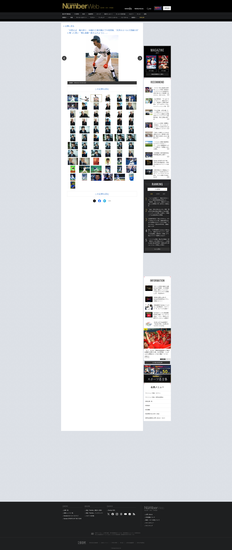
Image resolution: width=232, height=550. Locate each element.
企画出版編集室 (130, 542)
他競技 (133, 17)
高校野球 (90, 14)
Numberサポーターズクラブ (71, 516)
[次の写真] (140, 58)
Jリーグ (99, 14)
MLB (83, 14)
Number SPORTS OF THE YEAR (72, 518)
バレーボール (124, 17)
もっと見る (157, 249)
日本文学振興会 (140, 542)
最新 (151, 194)
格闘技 (64, 17)
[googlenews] (129, 514)
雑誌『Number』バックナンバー (94, 513)
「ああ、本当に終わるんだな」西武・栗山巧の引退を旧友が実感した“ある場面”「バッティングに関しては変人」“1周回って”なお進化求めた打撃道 (158, 212)
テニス (138, 14)
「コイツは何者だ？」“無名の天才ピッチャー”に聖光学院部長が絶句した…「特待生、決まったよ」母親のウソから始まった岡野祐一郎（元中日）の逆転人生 (158, 201)
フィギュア (101, 17)
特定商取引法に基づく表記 (152, 413)
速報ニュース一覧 (68, 513)
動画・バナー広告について (153, 520)
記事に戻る (68, 26)
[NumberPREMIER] (158, 8)
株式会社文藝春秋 (93, 542)
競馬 (145, 14)
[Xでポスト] (94, 201)
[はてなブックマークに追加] (104, 201)
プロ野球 (76, 14)
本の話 (121, 542)
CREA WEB (114, 542)
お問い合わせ (149, 514)
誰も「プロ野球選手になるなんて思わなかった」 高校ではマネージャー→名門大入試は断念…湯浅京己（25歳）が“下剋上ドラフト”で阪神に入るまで (158, 232)
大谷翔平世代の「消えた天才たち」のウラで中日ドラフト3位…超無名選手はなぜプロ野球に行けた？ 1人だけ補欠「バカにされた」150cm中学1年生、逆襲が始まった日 (158, 222)
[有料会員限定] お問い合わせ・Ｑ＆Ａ (155, 418)
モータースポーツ (81, 17)
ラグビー (92, 17)
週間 (164, 194)
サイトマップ (149, 525)
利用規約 (147, 405)
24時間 (158, 194)
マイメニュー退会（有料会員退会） (154, 397)
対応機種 (147, 409)
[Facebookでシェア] (99, 201)
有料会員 (167, 8)
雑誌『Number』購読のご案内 (94, 510)
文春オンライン (105, 542)
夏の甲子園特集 (66, 14)
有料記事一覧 (148, 401)
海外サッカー (107, 14)
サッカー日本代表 (120, 14)
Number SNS (111, 510)
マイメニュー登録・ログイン (153, 393)
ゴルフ (130, 14)
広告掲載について (150, 517)
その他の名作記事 (157, 362)
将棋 (71, 17)
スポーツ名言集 (90, 516)
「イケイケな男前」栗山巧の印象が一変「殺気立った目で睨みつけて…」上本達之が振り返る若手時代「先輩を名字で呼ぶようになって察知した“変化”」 (158, 242)
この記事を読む (102, 89)
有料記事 (142, 17)
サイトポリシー (150, 522)
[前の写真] (64, 58)
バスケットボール (112, 17)
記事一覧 (66, 510)
